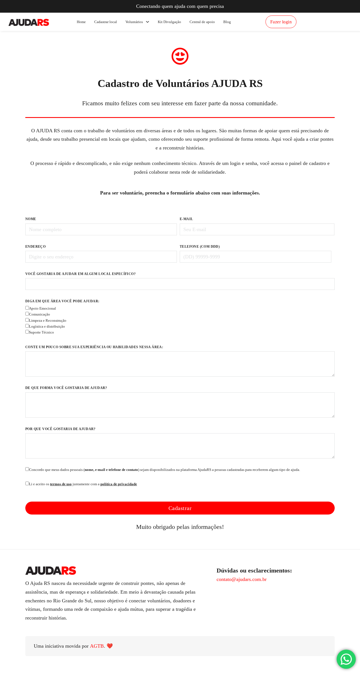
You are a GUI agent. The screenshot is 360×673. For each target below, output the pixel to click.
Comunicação (39, 314)
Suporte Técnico (41, 332)
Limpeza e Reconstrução (47, 321)
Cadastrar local (105, 22)
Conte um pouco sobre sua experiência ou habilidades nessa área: (94, 347)
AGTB (97, 646)
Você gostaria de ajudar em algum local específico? (80, 274)
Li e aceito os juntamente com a (83, 484)
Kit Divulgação (169, 22)
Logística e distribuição (47, 326)
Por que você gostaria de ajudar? (60, 429)
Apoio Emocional (42, 308)
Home (81, 22)
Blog (227, 22)
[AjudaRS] (28, 21)
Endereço (35, 247)
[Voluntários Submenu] (147, 22)
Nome (30, 219)
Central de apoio (202, 22)
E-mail (186, 219)
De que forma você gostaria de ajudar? (66, 388)
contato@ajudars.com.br (242, 579)
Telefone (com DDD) (200, 247)
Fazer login (281, 21)
